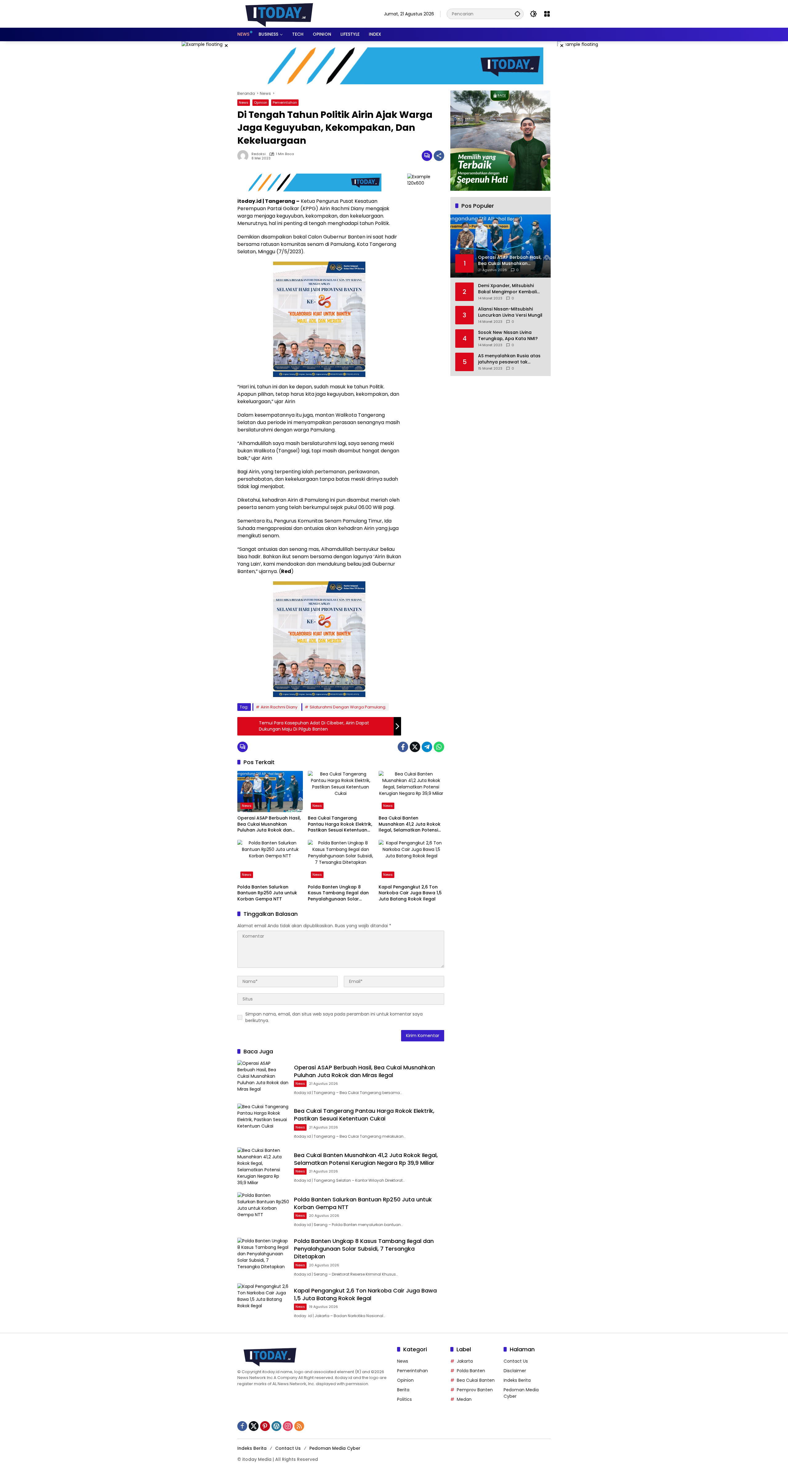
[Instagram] (288, 1426)
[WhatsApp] (439, 747)
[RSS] (299, 1426)
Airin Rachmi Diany (279, 707)
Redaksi (258, 154)
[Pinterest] (265, 1426)
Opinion (260, 102)
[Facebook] (403, 747)
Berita (403, 1390)
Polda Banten (471, 1371)
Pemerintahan (285, 102)
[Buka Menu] (547, 14)
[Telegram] (427, 747)
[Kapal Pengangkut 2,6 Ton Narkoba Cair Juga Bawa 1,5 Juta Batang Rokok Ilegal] (411, 860)
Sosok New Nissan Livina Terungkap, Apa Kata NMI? (508, 336)
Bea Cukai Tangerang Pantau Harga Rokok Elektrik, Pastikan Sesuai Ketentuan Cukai (340, 824)
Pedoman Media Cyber (334, 1448)
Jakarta (465, 1361)
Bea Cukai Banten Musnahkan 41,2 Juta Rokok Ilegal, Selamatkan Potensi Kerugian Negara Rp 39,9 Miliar (409, 824)
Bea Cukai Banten (476, 1380)
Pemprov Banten (475, 1390)
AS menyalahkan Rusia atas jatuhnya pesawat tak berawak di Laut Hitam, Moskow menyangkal (509, 359)
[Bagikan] (439, 155)
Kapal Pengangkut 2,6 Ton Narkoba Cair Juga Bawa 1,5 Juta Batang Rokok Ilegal (410, 893)
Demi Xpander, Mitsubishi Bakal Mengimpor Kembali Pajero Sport (507, 289)
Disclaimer (515, 1371)
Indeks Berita (517, 1380)
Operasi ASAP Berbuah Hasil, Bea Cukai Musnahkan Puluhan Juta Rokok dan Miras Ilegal (269, 824)
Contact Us (516, 1361)
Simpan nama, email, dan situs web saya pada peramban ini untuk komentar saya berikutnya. (334, 1017)
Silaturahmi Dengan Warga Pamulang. (348, 707)
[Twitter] (415, 747)
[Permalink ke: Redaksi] (244, 155)
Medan (464, 1399)
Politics (404, 1399)
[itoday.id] (279, 13)
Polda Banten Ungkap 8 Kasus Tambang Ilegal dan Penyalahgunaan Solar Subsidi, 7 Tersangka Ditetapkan (338, 893)
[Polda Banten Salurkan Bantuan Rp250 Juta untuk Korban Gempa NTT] (270, 860)
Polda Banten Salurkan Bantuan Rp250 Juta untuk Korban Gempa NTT (267, 893)
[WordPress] (276, 1426)
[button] (517, 14)
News (243, 102)
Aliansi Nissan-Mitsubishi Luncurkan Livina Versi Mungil (510, 312)
